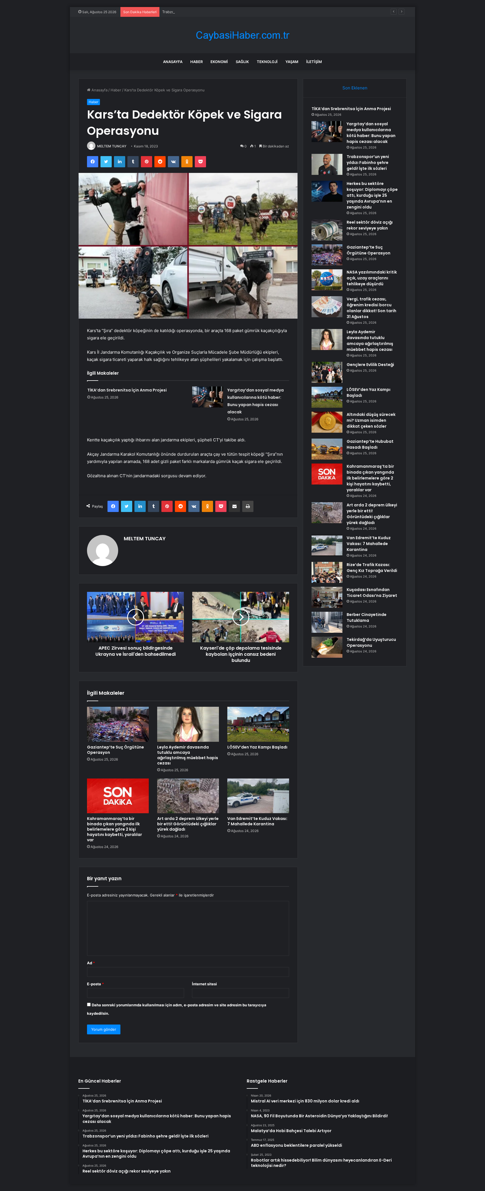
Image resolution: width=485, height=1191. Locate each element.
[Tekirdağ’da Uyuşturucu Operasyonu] (327, 647)
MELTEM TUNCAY (111, 146)
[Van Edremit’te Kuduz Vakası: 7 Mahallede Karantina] (258, 795)
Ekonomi (219, 61)
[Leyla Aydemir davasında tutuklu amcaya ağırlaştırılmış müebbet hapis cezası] (188, 724)
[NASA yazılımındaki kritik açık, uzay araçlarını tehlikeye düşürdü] (327, 279)
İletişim (314, 61)
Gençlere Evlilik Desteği (370, 364)
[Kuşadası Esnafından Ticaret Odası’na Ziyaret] (327, 597)
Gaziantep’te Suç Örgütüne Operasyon (115, 749)
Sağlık (242, 61)
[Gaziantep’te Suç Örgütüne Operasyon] (118, 724)
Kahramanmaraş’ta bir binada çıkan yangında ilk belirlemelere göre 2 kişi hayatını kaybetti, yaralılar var (114, 829)
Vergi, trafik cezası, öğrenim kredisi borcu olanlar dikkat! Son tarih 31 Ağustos (371, 307)
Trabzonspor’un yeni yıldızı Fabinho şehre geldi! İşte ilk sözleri (216, 12)
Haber (196, 61)
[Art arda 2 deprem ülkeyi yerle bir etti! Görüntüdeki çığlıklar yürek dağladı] (188, 795)
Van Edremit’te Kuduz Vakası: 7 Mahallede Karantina (257, 821)
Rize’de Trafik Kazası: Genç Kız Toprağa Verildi (372, 567)
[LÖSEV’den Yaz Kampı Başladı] (258, 724)
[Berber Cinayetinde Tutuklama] (327, 622)
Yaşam (291, 61)
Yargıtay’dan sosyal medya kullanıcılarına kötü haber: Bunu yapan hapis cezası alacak (371, 132)
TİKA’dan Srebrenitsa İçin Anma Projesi (127, 390)
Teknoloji (267, 61)
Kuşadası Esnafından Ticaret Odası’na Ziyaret (372, 592)
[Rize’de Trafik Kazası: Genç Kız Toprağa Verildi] (327, 572)
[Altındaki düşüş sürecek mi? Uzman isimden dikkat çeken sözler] (327, 422)
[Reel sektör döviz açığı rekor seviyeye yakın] (327, 229)
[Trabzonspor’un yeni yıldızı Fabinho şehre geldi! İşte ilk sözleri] (327, 164)
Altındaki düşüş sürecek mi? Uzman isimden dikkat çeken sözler (371, 420)
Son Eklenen (354, 88)
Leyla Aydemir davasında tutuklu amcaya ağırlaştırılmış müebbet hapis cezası (187, 755)
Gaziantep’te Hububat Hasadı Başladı (370, 444)
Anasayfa (172, 61)
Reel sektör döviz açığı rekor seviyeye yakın (370, 225)
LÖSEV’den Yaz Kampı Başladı (257, 747)
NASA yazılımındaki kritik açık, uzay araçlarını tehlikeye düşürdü (372, 278)
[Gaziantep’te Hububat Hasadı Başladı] (327, 449)
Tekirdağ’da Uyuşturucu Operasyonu (371, 642)
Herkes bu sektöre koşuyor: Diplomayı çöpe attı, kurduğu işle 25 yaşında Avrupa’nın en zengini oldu (372, 195)
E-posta (95, 984)
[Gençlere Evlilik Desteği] (327, 372)
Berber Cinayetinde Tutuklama (366, 617)
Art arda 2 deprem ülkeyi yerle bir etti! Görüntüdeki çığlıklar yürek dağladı (188, 824)
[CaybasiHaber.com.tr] (242, 35)
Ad (91, 963)
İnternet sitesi (204, 984)
